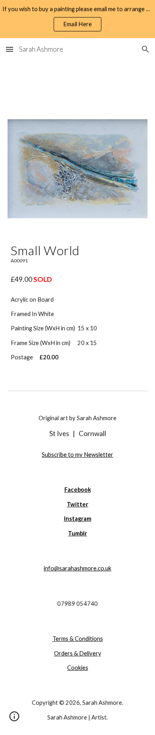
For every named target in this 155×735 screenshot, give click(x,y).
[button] (9, 49)
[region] (77, 19)
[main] (77, 253)
